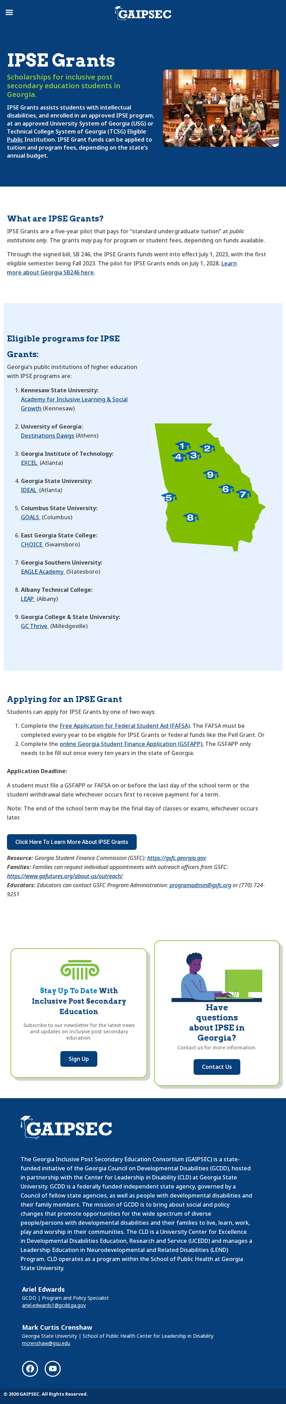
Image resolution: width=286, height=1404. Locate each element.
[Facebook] (30, 1369)
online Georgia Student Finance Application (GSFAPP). (132, 744)
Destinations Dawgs (47, 435)
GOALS (30, 517)
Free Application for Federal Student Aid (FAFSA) (125, 726)
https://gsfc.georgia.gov (176, 858)
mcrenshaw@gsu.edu (46, 1343)
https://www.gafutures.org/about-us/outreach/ (65, 876)
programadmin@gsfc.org (200, 885)
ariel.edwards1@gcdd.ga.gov (54, 1305)
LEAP (28, 599)
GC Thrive (35, 626)
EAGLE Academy (43, 571)
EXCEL (29, 463)
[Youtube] (53, 1369)
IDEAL (29, 490)
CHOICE (32, 544)
